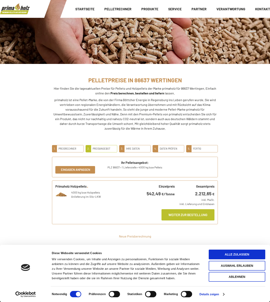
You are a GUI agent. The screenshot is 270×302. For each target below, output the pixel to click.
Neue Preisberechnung (135, 236)
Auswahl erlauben (237, 265)
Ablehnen (237, 276)
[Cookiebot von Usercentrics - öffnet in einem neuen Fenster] (25, 294)
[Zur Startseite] (15, 8)
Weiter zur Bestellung (187, 215)
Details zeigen (209, 294)
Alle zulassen (237, 254)
